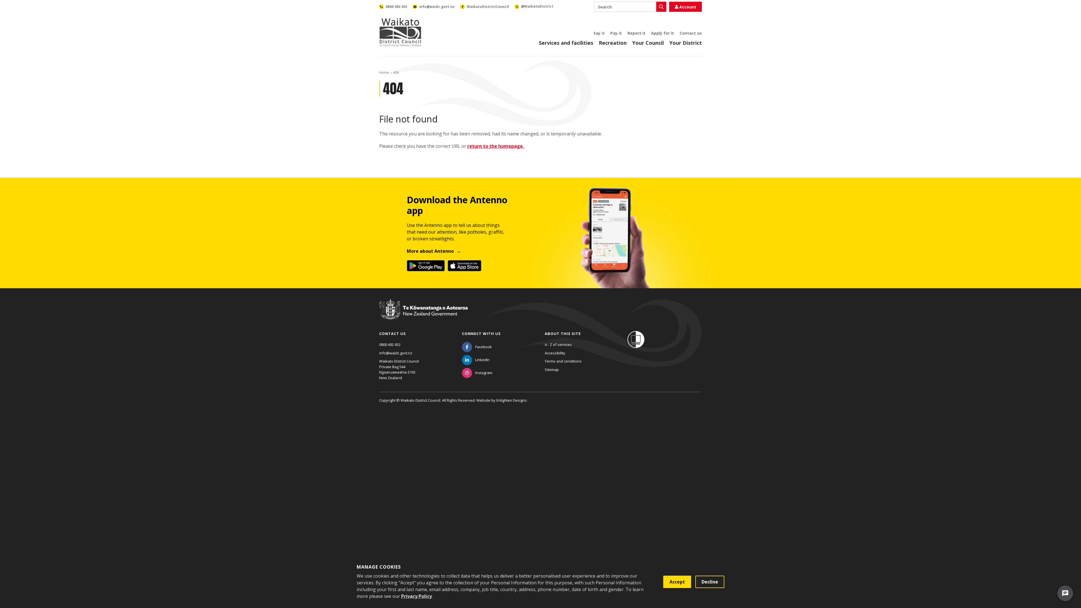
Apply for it (662, 33)
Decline (710, 582)
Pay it (616, 33)
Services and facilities (566, 42)
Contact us (691, 33)
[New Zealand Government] (423, 314)
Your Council (648, 42)
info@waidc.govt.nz (395, 353)
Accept (677, 582)
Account (687, 7)
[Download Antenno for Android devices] (426, 265)
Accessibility (555, 353)
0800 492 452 (390, 344)
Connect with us (481, 333)
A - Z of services (558, 344)
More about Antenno (430, 251)
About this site (563, 333)
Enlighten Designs (511, 400)
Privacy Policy (416, 596)
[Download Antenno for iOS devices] (464, 265)
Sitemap (552, 369)
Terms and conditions (563, 361)
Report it (636, 33)
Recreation (613, 42)
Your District (685, 42)
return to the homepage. (495, 146)
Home (384, 72)
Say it (599, 33)
